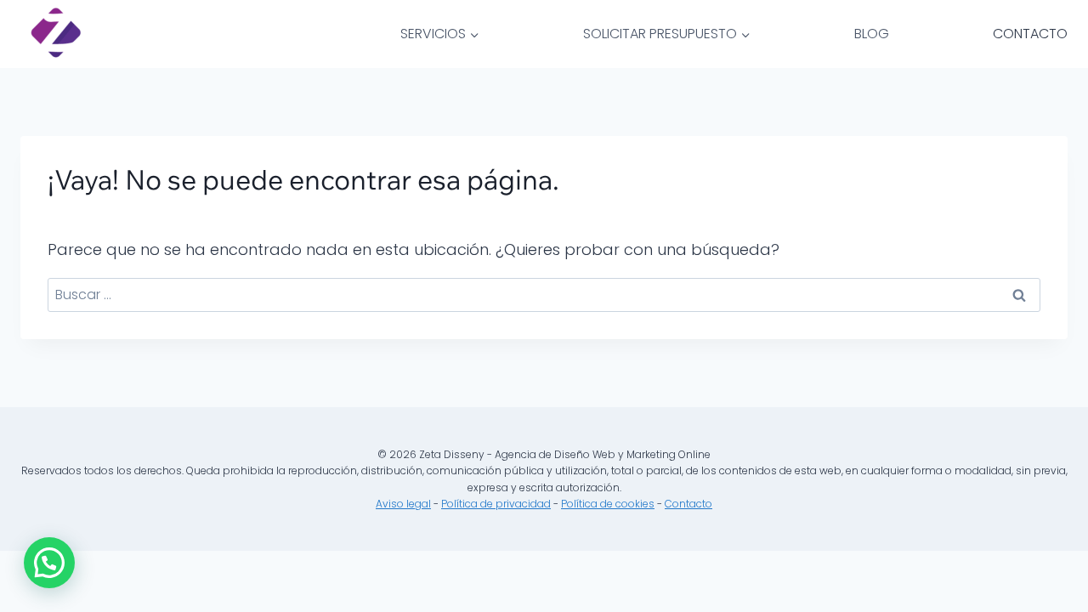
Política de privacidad (496, 503)
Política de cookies (607, 503)
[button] (49, 562)
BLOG (871, 33)
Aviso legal (403, 503)
